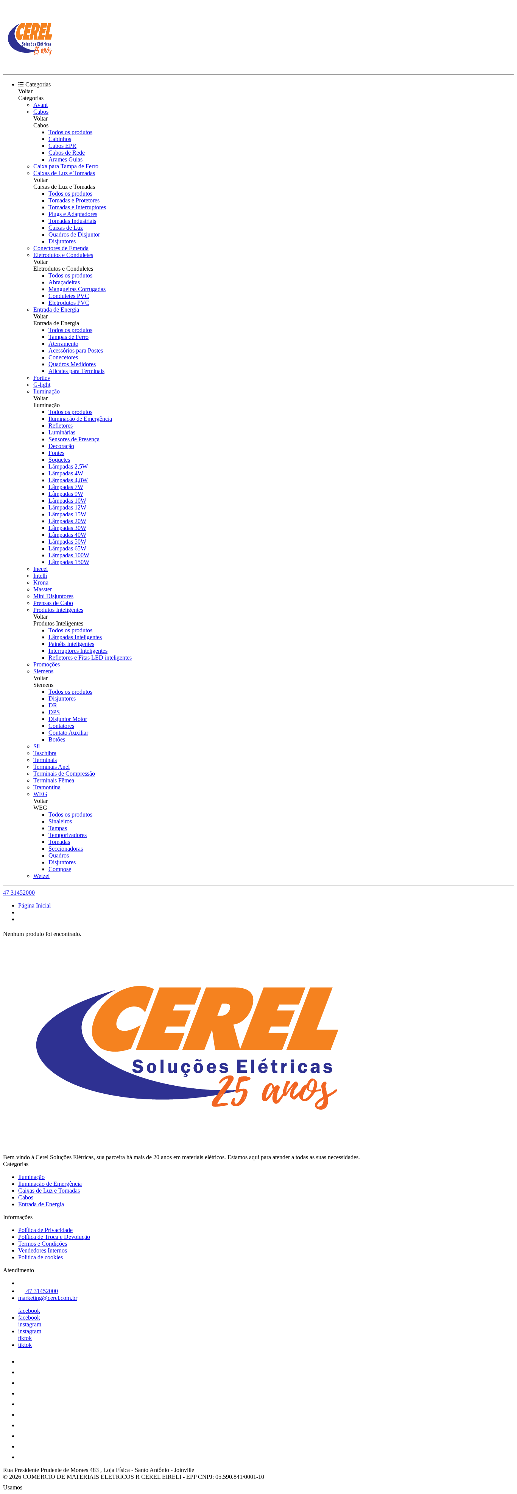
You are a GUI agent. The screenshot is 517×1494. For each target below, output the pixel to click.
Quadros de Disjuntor (74, 234)
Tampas (57, 828)
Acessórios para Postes (75, 350)
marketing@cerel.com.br (47, 1298)
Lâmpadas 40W (67, 534)
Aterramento (63, 343)
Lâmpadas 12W (67, 507)
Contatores (61, 726)
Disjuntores (62, 241)
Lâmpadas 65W (67, 548)
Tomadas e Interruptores (77, 207)
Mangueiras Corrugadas (77, 289)
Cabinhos (59, 139)
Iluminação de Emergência (80, 418)
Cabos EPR (62, 146)
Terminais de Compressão (64, 773)
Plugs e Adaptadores (72, 214)
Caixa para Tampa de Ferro (65, 166)
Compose (59, 869)
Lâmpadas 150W (68, 562)
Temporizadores (67, 835)
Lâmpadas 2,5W (68, 466)
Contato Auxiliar (68, 732)
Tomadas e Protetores (74, 200)
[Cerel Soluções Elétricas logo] (31, 64)
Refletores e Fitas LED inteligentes (90, 657)
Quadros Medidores (72, 364)
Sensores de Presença (74, 439)
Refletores (60, 425)
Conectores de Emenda (61, 248)
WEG (40, 794)
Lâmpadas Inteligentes (75, 637)
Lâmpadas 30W (67, 528)
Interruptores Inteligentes (77, 650)
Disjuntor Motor (67, 719)
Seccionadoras (65, 848)
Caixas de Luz (65, 227)
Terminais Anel (51, 766)
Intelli (40, 575)
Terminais (45, 760)
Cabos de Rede (66, 152)
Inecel (40, 569)
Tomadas (59, 842)
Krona (40, 582)
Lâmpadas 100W (68, 555)
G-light (41, 384)
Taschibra (44, 753)
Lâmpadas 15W (67, 514)
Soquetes (59, 459)
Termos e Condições (42, 1243)
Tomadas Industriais (72, 221)
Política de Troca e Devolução (54, 1237)
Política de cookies (40, 1257)
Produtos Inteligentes (58, 610)
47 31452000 (19, 892)
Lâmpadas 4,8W (68, 480)
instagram (29, 1324)
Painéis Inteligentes (71, 644)
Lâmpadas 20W (67, 521)
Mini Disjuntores (53, 596)
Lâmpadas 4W (65, 473)
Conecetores (63, 357)
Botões (56, 739)
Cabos (40, 111)
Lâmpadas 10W (67, 500)
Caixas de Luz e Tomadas (64, 173)
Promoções (46, 664)
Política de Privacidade (45, 1230)
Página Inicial (34, 905)
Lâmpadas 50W (67, 541)
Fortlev (41, 378)
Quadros (58, 855)
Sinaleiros (60, 821)
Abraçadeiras (64, 282)
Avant (40, 105)
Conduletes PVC (68, 296)
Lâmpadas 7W (65, 487)
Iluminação (46, 391)
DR (52, 705)
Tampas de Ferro (68, 337)
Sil (36, 746)
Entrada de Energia (56, 309)
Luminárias (61, 432)
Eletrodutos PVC (68, 302)
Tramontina (47, 787)
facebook (29, 1310)
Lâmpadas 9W (65, 494)
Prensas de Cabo (53, 603)
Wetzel (41, 876)
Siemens (43, 671)
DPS (54, 712)
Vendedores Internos (42, 1250)
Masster (42, 589)
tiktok (25, 1338)
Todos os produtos (70, 132)
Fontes (56, 453)
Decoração (61, 446)
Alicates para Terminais (76, 371)
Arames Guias (65, 159)
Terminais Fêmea (53, 780)
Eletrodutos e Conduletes (63, 255)
